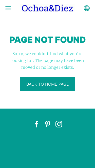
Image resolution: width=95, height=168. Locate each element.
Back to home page (47, 84)
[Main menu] (8, 8)
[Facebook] (36, 124)
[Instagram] (59, 124)
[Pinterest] (48, 124)
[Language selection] (87, 8)
